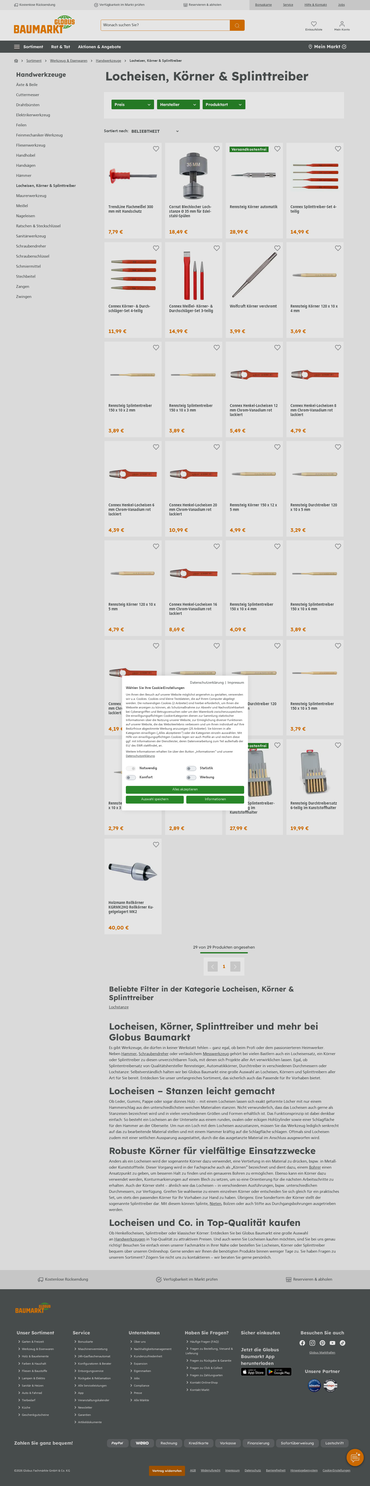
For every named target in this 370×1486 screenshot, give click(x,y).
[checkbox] (131, 768)
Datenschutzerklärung (207, 682)
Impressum (236, 682)
